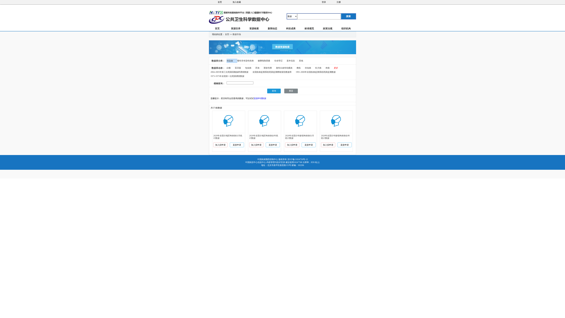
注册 (339, 2)
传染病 (230, 61)
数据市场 (237, 34)
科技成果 (291, 28)
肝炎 (257, 68)
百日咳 (238, 68)
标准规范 (309, 28)
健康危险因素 (264, 61)
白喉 (229, 68)
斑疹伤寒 (268, 68)
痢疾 (299, 68)
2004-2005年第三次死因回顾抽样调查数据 (229, 72)
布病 (327, 68)
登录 (324, 2)
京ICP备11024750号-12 (297, 159)
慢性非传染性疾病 (245, 61)
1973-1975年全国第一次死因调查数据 (227, 76)
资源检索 (254, 28)
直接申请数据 (260, 98)
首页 (220, 2)
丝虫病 (308, 68)
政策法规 (327, 28)
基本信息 (291, 61)
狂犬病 (318, 68)
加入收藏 (237, 2)
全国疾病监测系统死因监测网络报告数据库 (272, 72)
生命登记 (278, 61)
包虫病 (248, 68)
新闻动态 (272, 28)
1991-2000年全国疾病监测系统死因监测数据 (316, 72)
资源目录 (235, 28)
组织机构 (346, 28)
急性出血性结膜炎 (284, 68)
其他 (301, 61)
